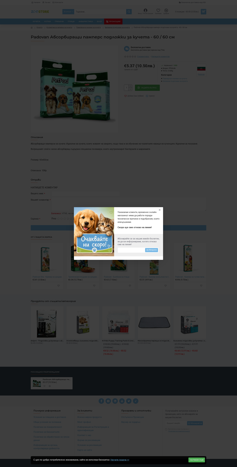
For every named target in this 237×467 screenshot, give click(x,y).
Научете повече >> (119, 459)
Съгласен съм (196, 460)
